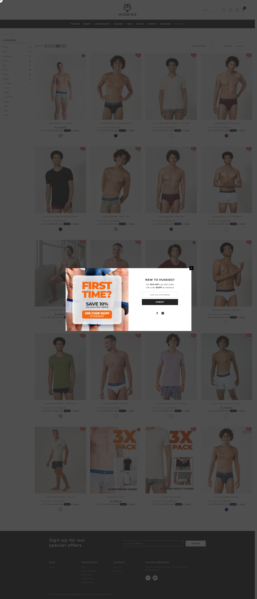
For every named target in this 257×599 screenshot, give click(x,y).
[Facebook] (157, 313)
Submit (160, 302)
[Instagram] (163, 313)
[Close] (191, 268)
